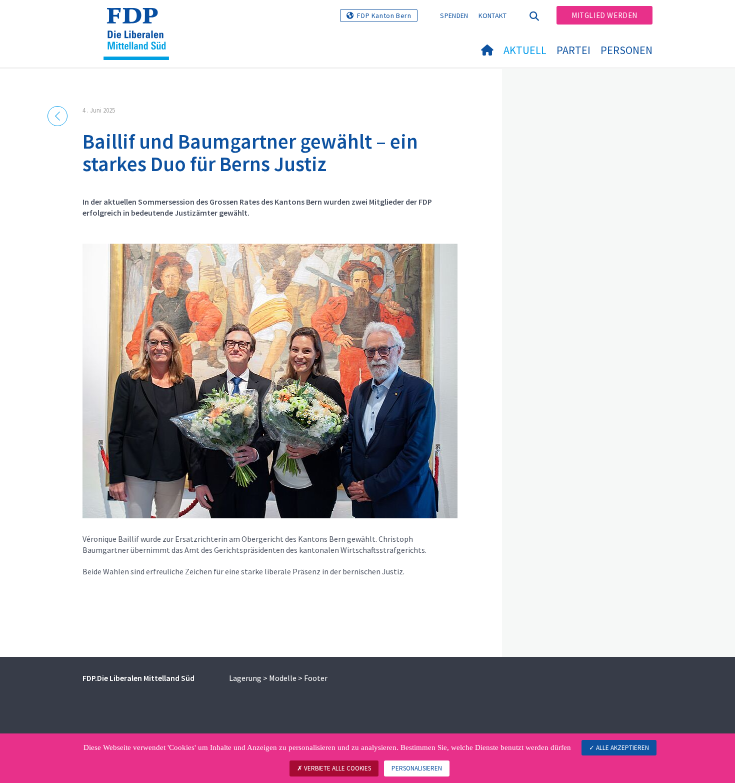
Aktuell (525, 50)
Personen (626, 50)
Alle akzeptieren (621, 747)
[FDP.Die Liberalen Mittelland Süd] (140, 20)
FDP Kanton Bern (384, 15)
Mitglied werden (605, 15)
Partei (573, 50)
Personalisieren (417, 768)
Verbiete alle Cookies (336, 768)
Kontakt (492, 15)
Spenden (454, 15)
